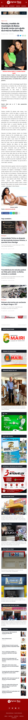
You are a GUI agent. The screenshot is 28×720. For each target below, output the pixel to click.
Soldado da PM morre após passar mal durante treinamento (11, 692)
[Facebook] (18, 35)
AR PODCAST (12, 6)
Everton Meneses (18, 713)
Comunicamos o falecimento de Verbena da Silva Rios (9, 632)
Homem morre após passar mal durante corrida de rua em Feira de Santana (10, 659)
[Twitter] (20, 35)
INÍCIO (2, 6)
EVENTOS (18, 6)
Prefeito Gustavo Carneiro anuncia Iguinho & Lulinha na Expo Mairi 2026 (10, 646)
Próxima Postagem (22, 324)
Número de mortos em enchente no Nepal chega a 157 (13, 303)
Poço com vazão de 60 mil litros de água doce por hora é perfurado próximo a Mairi (10, 686)
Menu (2, 2)
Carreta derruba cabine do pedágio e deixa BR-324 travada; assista (10, 672)
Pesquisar (26, 2)
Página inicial (4, 20)
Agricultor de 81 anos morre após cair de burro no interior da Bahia (10, 678)
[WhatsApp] (25, 35)
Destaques (3, 235)
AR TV (6, 6)
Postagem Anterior (6, 324)
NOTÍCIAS (11, 716)
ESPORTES (16, 716)
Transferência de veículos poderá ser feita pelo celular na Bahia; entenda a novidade (13, 272)
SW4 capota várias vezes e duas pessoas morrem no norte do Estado (10, 665)
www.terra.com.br (10, 209)
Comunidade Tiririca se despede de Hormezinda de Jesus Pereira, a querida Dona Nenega (14, 240)
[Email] (23, 35)
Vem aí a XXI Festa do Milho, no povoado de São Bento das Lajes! (9, 652)
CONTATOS (23, 6)
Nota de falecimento (7, 638)
